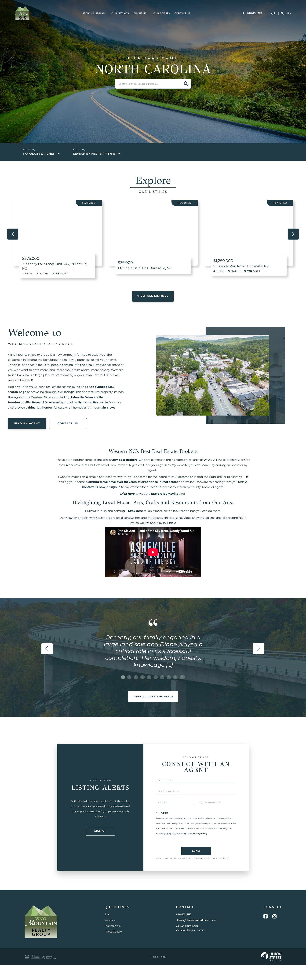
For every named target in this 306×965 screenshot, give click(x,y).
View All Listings (153, 296)
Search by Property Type (94, 153)
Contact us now (93, 487)
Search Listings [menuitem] (93, 13)
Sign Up (285, 13)
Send (196, 850)
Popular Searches (39, 153)
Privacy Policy (200, 833)
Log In (273, 13)
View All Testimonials (153, 696)
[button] (186, 84)
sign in (115, 487)
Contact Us (68, 423)
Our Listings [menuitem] (120, 13)
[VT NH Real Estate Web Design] (271, 956)
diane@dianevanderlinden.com (196, 920)
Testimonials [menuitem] (112, 926)
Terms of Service (219, 858)
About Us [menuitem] (140, 13)
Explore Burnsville (164, 493)
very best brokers (124, 460)
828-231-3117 (254, 13)
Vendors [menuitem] (110, 920)
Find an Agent (27, 423)
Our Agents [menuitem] (161, 13)
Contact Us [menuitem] (182, 13)
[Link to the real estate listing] (57, 233)
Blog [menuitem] (107, 914)
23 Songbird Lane (190, 928)
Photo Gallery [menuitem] (113, 931)
